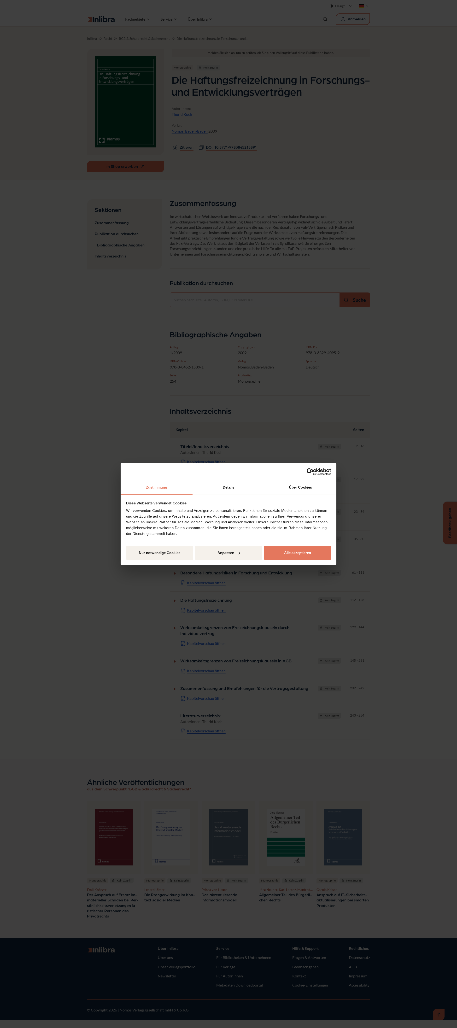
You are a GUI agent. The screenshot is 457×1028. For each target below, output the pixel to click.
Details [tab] (228, 487)
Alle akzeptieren (297, 553)
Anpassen (225, 553)
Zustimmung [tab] (156, 487)
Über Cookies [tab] (300, 487)
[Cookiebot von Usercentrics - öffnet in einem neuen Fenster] (310, 471)
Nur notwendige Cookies (159, 553)
